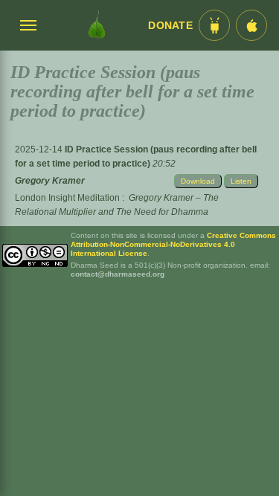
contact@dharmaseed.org (117, 274)
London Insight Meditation (67, 198)
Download (198, 181)
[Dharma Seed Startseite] (96, 25)
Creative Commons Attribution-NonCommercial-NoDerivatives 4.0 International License (173, 244)
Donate (170, 25)
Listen (241, 181)
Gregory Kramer (50, 180)
